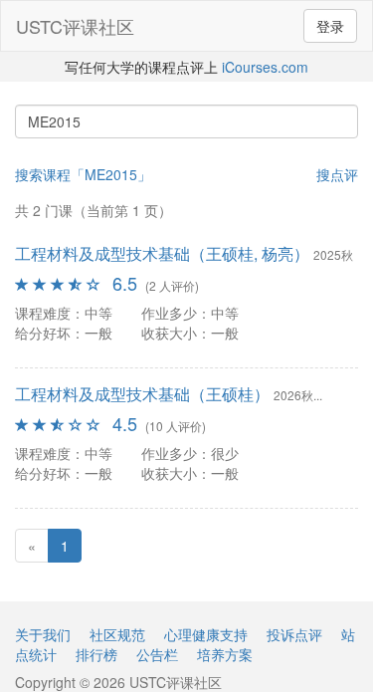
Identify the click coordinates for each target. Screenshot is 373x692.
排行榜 (96, 654)
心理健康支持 (206, 634)
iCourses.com (265, 67)
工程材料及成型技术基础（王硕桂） (142, 393)
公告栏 (157, 654)
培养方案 (225, 654)
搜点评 (337, 174)
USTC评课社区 (75, 26)
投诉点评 (294, 634)
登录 (330, 26)
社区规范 (117, 634)
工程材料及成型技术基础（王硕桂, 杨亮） (162, 253)
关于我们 (43, 634)
